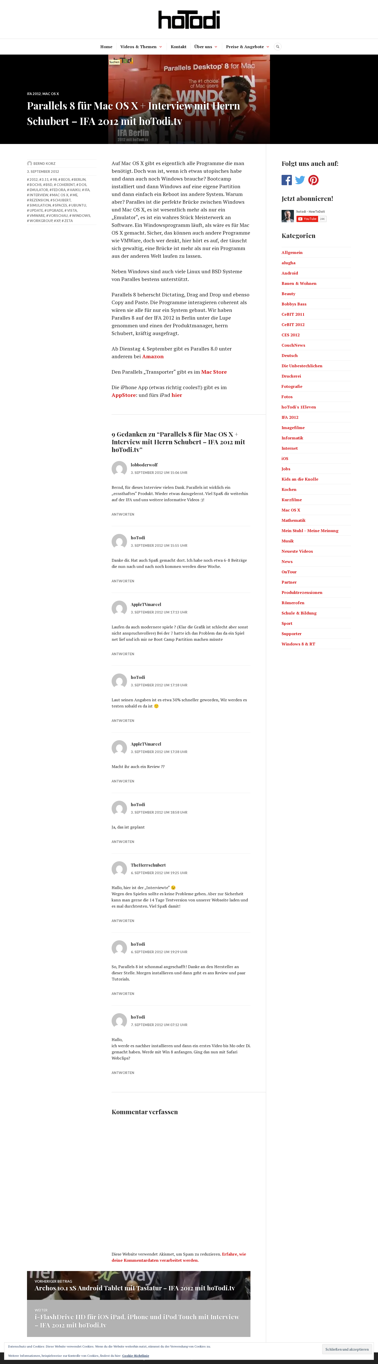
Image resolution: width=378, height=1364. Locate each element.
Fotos (287, 396)
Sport (287, 623)
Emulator (39, 190)
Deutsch (290, 355)
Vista (72, 210)
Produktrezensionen (302, 592)
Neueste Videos (297, 551)
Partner (289, 582)
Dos (82, 185)
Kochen (289, 489)
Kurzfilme (292, 499)
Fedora (59, 190)
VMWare (37, 216)
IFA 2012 (34, 94)
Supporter (292, 633)
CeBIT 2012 (293, 324)
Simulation (40, 205)
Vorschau (58, 216)
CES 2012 (291, 335)
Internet (290, 448)
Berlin (80, 179)
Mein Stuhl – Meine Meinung (310, 530)
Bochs (36, 185)
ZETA (68, 221)
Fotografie (292, 386)
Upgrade (55, 210)
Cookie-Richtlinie (135, 1356)
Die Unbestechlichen (302, 366)
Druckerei (291, 376)
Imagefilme (293, 427)
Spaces (61, 205)
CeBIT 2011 (293, 314)
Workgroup (41, 221)
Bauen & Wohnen (299, 283)
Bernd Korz (44, 163)
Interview (39, 195)
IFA (87, 190)
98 (55, 179)
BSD (49, 185)
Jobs (286, 469)
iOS (285, 458)
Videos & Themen (138, 46)
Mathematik (293, 520)
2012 (34, 179)
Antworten (123, 514)
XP (58, 221)
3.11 (45, 179)
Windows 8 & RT (298, 644)
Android (290, 273)
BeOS (65, 179)
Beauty (288, 293)
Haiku (75, 190)
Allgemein (292, 252)
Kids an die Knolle (300, 479)
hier (177, 394)
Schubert (62, 200)
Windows (81, 216)
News (287, 561)
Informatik (292, 438)
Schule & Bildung (299, 613)
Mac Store (214, 371)
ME (75, 195)
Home (106, 46)
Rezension (39, 200)
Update (36, 210)
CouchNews (293, 345)
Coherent (66, 185)
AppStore (124, 394)
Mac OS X (50, 94)
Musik (288, 541)
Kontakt (178, 46)
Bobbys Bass (294, 304)
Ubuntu (78, 205)
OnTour (289, 572)
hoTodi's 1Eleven (299, 407)
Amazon (153, 356)
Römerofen (293, 603)
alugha (288, 263)
